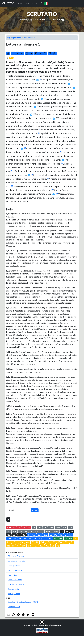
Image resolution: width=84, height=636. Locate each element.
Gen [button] (9, 527)
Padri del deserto (15, 570)
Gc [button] (18, 546)
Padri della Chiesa (15, 579)
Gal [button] (27, 542)
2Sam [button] (58, 527)
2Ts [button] (53, 542)
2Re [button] (70, 527)
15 (25, 148)
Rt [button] (45, 527)
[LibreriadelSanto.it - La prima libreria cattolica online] (42, 630)
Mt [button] (55, 538)
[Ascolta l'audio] (31, 53)
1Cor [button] (15, 542)
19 (11, 171)
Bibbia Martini (29, 37)
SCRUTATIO (7, 3)
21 (48, 178)
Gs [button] (34, 527)
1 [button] (8, 519)
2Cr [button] (14, 531)
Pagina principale (14, 37)
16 (61, 152)
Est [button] (41, 531)
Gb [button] (62, 531)
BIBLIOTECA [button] (31, 3)
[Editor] (27, 53)
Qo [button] (8, 535)
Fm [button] (8, 546)
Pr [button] (72, 531)
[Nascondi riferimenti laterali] (22, 53)
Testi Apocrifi (13, 589)
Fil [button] (37, 542)
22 (12, 186)
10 (33, 125)
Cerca (34, 510)
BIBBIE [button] (20, 3)
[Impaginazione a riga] (17, 53)
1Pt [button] (23, 546)
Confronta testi (14, 606)
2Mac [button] (55, 531)
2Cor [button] (21, 542)
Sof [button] (35, 538)
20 (32, 174)
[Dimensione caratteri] (13, 53)
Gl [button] (65, 535)
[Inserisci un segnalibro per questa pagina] (54, 53)
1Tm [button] (60, 542)
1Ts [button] (48, 542)
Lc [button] (66, 538)
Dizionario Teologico (16, 556)
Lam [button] (39, 535)
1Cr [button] (8, 531)
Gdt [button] (36, 531)
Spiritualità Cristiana (16, 584)
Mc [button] (60, 538)
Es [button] (14, 527)
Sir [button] (24, 535)
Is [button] (29, 535)
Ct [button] (14, 535)
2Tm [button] (66, 542)
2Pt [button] (29, 546)
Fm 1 (11, 57)
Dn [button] (55, 535)
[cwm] (41, 3)
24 (57, 193)
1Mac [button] (48, 531)
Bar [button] (45, 535)
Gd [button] (53, 546)
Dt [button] (29, 527)
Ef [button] (33, 542)
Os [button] (60, 535)
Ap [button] (58, 546)
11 (39, 129)
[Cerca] (45, 53)
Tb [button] (31, 531)
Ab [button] (29, 538)
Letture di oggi (58, 19)
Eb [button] (13, 546)
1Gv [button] (35, 546)
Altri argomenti (14, 594)
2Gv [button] (41, 546)
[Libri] (8, 53)
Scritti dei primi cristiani (17, 561)
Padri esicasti (13, 575)
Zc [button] (45, 538)
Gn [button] (15, 538)
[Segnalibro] (50, 53)
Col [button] (42, 542)
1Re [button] (64, 527)
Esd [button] (20, 531)
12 (38, 133)
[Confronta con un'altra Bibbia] (36, 53)
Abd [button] (9, 538)
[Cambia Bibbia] (40, 53)
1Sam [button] (51, 527)
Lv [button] (19, 527)
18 (61, 163)
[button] (47, 3)
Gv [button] (70, 538)
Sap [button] (18, 535)
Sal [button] (67, 531)
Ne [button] (25, 531)
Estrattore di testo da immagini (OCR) (23, 602)
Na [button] (24, 538)
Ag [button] (40, 538)
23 (52, 190)
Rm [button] (8, 542)
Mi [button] (20, 538)
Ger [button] (33, 535)
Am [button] (70, 535)
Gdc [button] (39, 527)
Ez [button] (51, 535)
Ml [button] (50, 538)
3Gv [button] (47, 546)
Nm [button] (24, 527)
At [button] (75, 538)
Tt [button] (72, 542)
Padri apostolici (14, 565)
